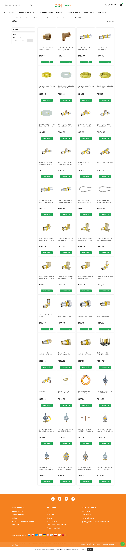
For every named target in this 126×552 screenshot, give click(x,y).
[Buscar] (31, 5)
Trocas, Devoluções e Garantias (56, 524)
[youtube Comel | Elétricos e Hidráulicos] (66, 499)
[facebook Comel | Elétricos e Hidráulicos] (59, 499)
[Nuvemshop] (108, 544)
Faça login (113, 4)
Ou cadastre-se (112, 5)
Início (13, 17)
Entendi (90, 549)
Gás (17, 17)
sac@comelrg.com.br (88, 518)
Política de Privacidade (54, 528)
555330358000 (87, 511)
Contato (49, 518)
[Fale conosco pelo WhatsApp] (122, 544)
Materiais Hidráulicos (45, 12)
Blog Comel (102, 12)
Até (21, 37)
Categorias (10, 12)
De (14, 37)
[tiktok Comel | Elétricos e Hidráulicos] (73, 499)
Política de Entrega (52, 521)
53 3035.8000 (86, 514)
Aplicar (30, 40)
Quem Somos (51, 514)
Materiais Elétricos (26, 12)
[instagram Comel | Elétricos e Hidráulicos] (53, 499)
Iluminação (60, 12)
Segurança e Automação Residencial (81, 12)
